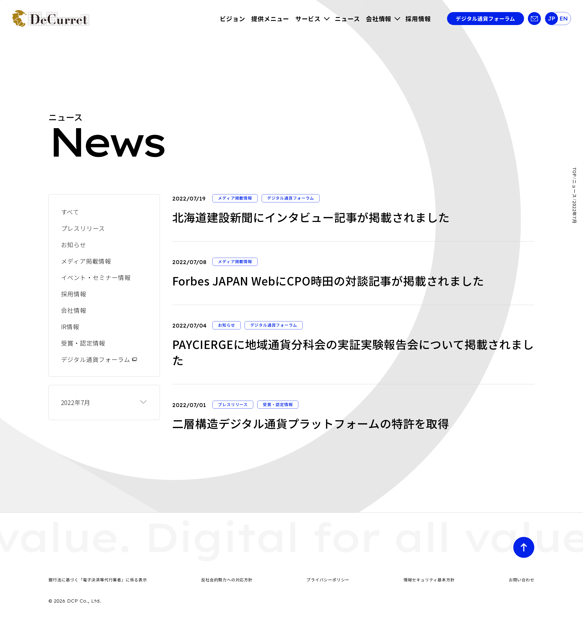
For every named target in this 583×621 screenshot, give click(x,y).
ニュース (347, 18)
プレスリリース (83, 228)
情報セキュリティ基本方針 (429, 580)
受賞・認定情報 (83, 342)
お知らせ (73, 244)
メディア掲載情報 (86, 261)
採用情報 (418, 18)
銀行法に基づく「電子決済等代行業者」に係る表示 (98, 580)
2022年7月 (76, 402)
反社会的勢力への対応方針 (227, 580)
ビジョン (232, 18)
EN (563, 18)
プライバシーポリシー (328, 580)
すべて (70, 211)
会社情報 (378, 18)
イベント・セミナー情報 (96, 277)
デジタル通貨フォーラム (485, 18)
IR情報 (70, 326)
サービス (308, 18)
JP (551, 18)
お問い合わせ (521, 580)
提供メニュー (270, 18)
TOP (575, 172)
